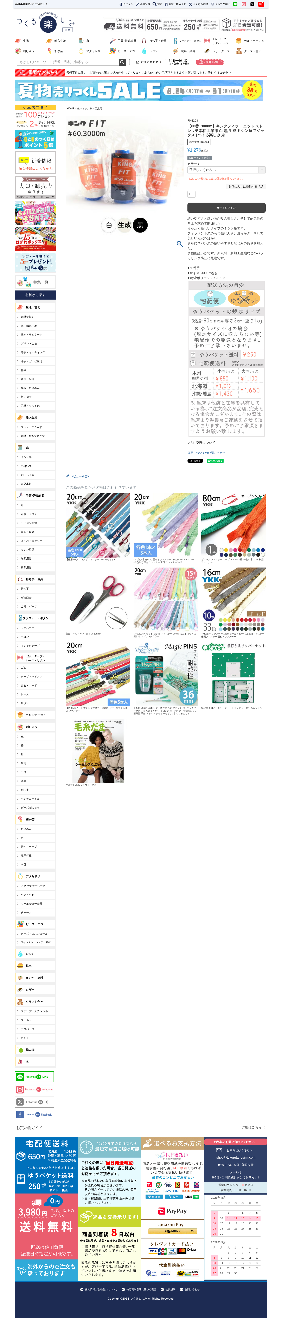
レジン (153, 51)
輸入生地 (60, 40)
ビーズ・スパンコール (34, 933)
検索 (159, 3)
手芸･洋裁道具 (127, 40)
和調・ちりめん (30, 388)
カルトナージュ (254, 40)
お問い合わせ (192, 1289)
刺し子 (25, 789)
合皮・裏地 (27, 379)
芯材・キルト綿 (30, 405)
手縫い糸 (26, 466)
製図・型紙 (27, 531)
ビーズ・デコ (126, 51)
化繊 (23, 370)
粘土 (29, 965)
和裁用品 (26, 567)
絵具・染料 (188, 51)
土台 (23, 772)
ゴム (23, 667)
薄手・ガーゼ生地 (31, 361)
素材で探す (27, 316)
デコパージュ (29, 1029)
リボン (25, 703)
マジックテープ (30, 645)
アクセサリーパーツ (33, 885)
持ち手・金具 (158, 40)
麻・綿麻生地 (29, 325)
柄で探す (26, 396)
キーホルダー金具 (31, 903)
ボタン (25, 636)
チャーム (26, 912)
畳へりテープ (29, 846)
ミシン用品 (27, 549)
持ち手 (25, 588)
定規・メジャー (30, 514)
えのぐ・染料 (34, 977)
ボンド (25, 1038)
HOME (70, 108)
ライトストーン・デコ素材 (36, 942)
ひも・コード (29, 685)
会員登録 (145, 4)
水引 (23, 864)
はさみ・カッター (31, 540)
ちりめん (26, 828)
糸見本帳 (26, 483)
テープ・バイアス (31, 676)
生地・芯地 (33, 307)
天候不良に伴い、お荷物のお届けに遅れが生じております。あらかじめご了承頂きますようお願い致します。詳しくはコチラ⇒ (148, 72)
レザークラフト (222, 51)
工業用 (98, 108)
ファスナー (27, 627)
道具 (23, 781)
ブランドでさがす (31, 427)
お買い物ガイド (177, 4)
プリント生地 (29, 343)
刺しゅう (28, 51)
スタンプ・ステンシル (34, 1011)
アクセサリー (94, 51)
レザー (30, 989)
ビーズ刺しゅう (30, 807)
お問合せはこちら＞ (240, 1150)
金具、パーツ (29, 606)
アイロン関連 (29, 523)
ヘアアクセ (27, 894)
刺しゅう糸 (27, 475)
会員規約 (170, 1289)
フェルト (26, 1020)
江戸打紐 (26, 855)
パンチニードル (30, 798)
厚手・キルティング (33, 352)
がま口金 (26, 597)
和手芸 (59, 51)
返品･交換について (201, 442)
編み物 (30, 1049)
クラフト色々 (252, 51)
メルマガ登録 (222, 4)
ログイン (128, 4)
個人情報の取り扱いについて (101, 1289)
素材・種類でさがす (33, 435)
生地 (26, 40)
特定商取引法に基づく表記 (141, 1289)
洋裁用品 (26, 558)
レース (25, 694)
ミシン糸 (87, 108)
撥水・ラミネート (31, 334)
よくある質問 (200, 4)
